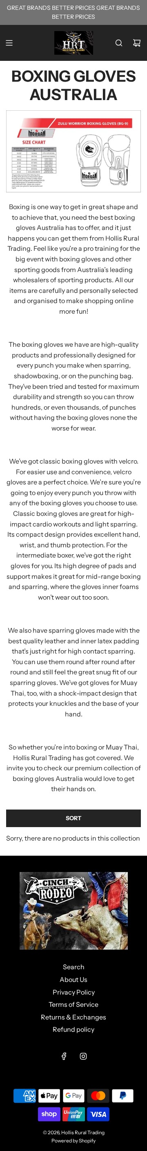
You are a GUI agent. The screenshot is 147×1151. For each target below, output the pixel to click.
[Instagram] (83, 1056)
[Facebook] (64, 1056)
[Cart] (137, 43)
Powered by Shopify (73, 1141)
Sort (73, 818)
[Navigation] (9, 43)
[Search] (119, 43)
